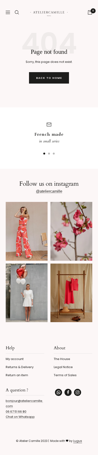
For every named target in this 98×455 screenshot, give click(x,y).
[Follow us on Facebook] (68, 392)
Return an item (17, 375)
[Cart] (90, 12)
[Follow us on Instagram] (77, 392)
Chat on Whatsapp (20, 417)
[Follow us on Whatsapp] (58, 392)
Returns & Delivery (20, 367)
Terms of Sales (65, 375)
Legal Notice (63, 367)
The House (62, 359)
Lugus (77, 441)
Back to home (49, 78)
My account (15, 359)
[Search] (17, 12)
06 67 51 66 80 (16, 411)
